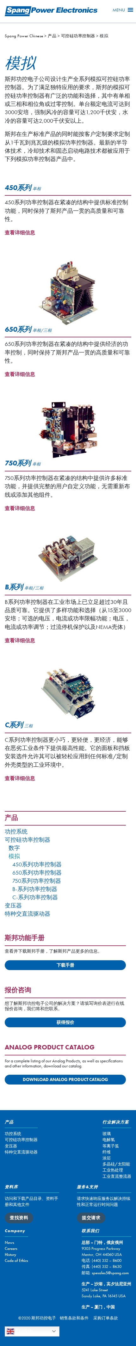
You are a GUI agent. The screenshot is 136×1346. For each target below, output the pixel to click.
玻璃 (106, 1133)
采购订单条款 (105, 1318)
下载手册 (65, 965)
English (23, 1331)
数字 (14, 848)
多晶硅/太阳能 (116, 1164)
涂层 (106, 1158)
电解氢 (108, 1139)
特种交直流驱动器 (27, 914)
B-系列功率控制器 (34, 889)
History (10, 1254)
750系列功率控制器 (36, 881)
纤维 (106, 1152)
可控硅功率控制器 (27, 840)
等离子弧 (110, 1146)
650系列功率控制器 (37, 873)
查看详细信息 (20, 232)
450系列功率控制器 (37, 864)
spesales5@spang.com (110, 1272)
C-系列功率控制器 (35, 897)
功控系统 (16, 831)
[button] (119, 9)
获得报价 (65, 1022)
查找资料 (19, 1217)
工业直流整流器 (116, 1176)
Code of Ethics (16, 1260)
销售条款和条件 (74, 1318)
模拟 (14, 856)
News (9, 1242)
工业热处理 (112, 1170)
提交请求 (91, 1217)
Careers (11, 1248)
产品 (11, 818)
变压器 (13, 905)
